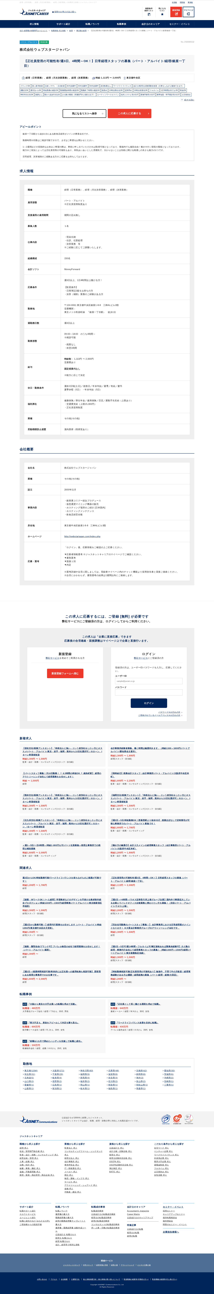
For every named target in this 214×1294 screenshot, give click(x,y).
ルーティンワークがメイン (108, 95)
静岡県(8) (141, 1074)
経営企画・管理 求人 (29, 1158)
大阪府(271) (58, 1070)
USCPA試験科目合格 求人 (121, 1165)
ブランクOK (25, 86)
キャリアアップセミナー (174, 1214)
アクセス (54, 1279)
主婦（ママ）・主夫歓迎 (55, 86)
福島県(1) (113, 1088)
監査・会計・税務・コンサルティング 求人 (39, 1155)
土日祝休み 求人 (161, 1172)
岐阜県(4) (57, 1078)
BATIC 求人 (114, 1172)
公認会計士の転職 (135, 1229)
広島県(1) (57, 1085)
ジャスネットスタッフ (71, 1265)
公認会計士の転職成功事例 (103, 1214)
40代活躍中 (82, 86)
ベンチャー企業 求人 (163, 1151)
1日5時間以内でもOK (169, 90)
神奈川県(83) (86, 1070)
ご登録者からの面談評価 (31, 1224)
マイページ (188, 10)
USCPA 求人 (115, 1161)
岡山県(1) (85, 1085)
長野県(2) (57, 1081)
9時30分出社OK (26, 95)
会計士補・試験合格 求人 (120, 1151)
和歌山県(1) (142, 1085)
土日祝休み (186, 95)
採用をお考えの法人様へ (65, 12)
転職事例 (121, 24)
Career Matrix (133, 1214)
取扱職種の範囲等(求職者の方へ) (136, 1279)
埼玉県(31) (29, 1074)
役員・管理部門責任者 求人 (32, 1151)
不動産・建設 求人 (72, 1192)
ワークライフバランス (122, 86)
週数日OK (24, 90)
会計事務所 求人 (71, 1161)
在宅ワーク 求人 (161, 1148)
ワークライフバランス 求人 (166, 1155)
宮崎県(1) (169, 1081)
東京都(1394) (31, 1070)
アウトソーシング (127, 1265)
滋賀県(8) (113, 1074)
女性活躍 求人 (160, 1175)
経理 (71, 30)
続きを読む (189, 100)
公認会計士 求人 (116, 1148)
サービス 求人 (70, 1182)
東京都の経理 (81, 30)
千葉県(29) (57, 1074)
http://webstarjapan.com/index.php (82, 536)
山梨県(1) (29, 1088)
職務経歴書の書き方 (64, 1218)
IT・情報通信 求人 (72, 1168)
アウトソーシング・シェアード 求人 (80, 1185)
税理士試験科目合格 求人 (120, 1158)
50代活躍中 (94, 86)
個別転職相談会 (170, 1218)
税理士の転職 (133, 1233)
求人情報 (34, 24)
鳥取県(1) (113, 1085)
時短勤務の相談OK (50, 90)
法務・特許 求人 (27, 1165)
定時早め (128, 90)
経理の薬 (114, 1265)
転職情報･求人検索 (58, 30)
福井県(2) (85, 1081)
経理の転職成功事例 (100, 1221)
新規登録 (176, 10)
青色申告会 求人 (71, 1165)
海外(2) (140, 1078)
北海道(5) (29, 1078)
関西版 (182, 2)
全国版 (174, 2)
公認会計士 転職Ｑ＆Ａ (65, 1234)
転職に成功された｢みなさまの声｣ (35, 1221)
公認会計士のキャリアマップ (140, 1218)
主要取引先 (75, 1279)
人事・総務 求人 (27, 1161)
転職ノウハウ (92, 24)
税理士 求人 (114, 1155)
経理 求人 (24, 1148)
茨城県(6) (169, 1074)
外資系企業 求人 (161, 1158)
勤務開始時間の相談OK (69, 90)
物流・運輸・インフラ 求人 (76, 1178)
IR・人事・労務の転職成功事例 (105, 1228)
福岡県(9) (85, 1074)
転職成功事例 (97, 1211)
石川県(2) (113, 1081)
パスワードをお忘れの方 (169, 712)
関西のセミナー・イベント (175, 1224)
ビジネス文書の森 (144, 1265)
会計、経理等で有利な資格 (67, 1245)
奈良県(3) (113, 1078)
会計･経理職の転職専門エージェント (33, 30)
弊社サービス (53, 658)
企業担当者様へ (171, 1232)
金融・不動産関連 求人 (30, 1172)
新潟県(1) (57, 1088)
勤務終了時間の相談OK (90, 90)
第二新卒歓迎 (37, 86)
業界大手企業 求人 (162, 1161)
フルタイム (154, 90)
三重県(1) (169, 1085)
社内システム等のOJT (129, 95)
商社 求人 (68, 1175)
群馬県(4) (85, 1078)
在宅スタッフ (88, 1265)
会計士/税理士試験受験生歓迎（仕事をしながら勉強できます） (158, 86)
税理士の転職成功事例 (101, 1218)
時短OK (183, 90)
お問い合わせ (42, 1279)
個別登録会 (168, 1221)
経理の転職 (132, 1236)
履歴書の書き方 (62, 1214)
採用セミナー (169, 1211)
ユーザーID (121, 676)
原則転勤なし (106, 86)
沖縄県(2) (169, 1078)
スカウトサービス (28, 1214)
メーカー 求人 (70, 1172)
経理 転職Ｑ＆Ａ (62, 1241)
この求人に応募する (129, 113)
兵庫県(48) (113, 1070)
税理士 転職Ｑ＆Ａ (63, 1238)
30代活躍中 (71, 86)
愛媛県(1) (29, 1085)
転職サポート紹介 (28, 1211)
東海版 (190, 2)
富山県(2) (141, 1081)
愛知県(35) (169, 1070)
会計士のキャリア (151, 24)
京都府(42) (141, 1070)
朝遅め (104, 90)
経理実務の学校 (102, 1265)
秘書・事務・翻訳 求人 (30, 1168)
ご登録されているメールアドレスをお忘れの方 (159, 715)
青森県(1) (141, 1088)
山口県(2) (29, 1081)
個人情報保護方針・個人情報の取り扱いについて (101, 1279)
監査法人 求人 (70, 1148)
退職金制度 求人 (161, 1165)
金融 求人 (68, 1189)
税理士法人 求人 (71, 1158)
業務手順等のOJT (147, 95)
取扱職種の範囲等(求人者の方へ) (164, 1279)
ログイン (149, 703)
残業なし (39, 95)
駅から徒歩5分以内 (52, 95)
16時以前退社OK (141, 90)
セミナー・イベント (179, 24)
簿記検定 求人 (115, 1168)
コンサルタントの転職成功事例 (105, 1224)
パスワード (121, 687)
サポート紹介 (63, 24)
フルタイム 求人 (161, 1168)
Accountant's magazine (138, 1211)
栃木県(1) (85, 1088)
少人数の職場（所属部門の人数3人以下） (78, 95)
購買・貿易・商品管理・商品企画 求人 (37, 1175)
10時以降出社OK (116, 90)
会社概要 (64, 1279)
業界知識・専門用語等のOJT (168, 95)
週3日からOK (35, 90)
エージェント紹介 (28, 1218)
